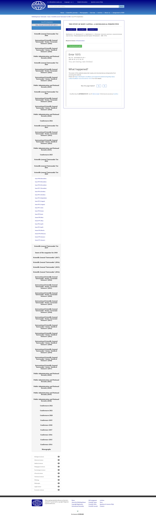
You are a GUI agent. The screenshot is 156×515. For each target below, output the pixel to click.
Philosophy (46, 483)
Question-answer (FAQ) (97, 2)
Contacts (102, 506)
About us (107, 12)
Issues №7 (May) (39, 220)
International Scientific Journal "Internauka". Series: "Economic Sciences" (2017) (46, 318)
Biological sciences (46, 456)
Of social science (46, 473)
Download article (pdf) (75, 46)
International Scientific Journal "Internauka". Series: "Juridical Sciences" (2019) (46, 350)
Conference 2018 (46, 425)
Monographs (84, 12)
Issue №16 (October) (40, 191)
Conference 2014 (46, 444)
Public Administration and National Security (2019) (46, 393)
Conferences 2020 (46, 415)
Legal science (46, 486)
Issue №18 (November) (41, 185)
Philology (46, 480)
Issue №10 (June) (39, 211)
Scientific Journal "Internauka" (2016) (46, 262)
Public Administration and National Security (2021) (46, 380)
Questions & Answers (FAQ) (107, 504)
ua (71, 2)
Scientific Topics (93, 502)
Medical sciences (46, 463)
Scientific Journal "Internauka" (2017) (46, 257)
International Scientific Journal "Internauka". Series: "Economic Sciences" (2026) (46, 41)
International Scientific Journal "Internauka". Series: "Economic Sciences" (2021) (46, 286)
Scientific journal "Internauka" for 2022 (46, 160)
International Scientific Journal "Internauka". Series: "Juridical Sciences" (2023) (46, 141)
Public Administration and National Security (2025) (46, 86)
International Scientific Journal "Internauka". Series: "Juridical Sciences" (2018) (46, 359)
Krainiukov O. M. (71, 29)
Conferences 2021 (46, 410)
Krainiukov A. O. (93, 29)
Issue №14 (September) (41, 198)
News (101, 502)
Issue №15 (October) (40, 194)
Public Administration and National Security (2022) (46, 374)
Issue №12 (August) (40, 204)
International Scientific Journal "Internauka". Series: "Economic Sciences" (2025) (46, 70)
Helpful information (82, 2)
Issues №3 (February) (40, 233)
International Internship (78, 506)
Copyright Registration (77, 504)
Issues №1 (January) (40, 240)
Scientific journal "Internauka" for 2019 (46, 247)
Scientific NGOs (92, 504)
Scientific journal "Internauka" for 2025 (46, 63)
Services (92, 12)
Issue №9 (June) (39, 214)
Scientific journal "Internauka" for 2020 (61, 16)
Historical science (46, 460)
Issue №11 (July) (39, 207)
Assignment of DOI (118, 12)
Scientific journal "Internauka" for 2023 (46, 126)
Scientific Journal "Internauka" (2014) (46, 272)
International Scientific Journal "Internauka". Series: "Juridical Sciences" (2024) (46, 108)
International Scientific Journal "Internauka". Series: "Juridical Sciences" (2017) (46, 367)
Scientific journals (72, 12)
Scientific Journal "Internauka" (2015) (46, 267)
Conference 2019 (46, 420)
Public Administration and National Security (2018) (46, 400)
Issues (49, 16)
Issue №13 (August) (40, 201)
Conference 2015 (46, 440)
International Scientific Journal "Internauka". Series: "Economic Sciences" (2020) (46, 294)
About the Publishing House (79, 502)
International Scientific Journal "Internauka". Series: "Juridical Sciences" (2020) (46, 342)
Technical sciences (46, 476)
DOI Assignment (93, 500)
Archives (102, 500)
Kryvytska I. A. (82, 29)
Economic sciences (46, 490)
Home (62, 12)
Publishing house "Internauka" (39, 16)
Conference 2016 (46, 435)
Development (77, 514)
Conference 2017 (46, 430)
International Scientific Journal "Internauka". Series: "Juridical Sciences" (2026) (46, 49)
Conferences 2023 (46, 155)
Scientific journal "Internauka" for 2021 (46, 167)
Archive (100, 12)
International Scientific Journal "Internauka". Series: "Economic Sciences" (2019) (46, 302)
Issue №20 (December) (40, 178)
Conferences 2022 (46, 406)
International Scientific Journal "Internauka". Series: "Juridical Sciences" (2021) (46, 334)
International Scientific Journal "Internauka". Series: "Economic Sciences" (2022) (46, 278)
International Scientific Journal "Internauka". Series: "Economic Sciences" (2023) (46, 133)
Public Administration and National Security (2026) (46, 57)
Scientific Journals (93, 506)
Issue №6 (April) (39, 224)
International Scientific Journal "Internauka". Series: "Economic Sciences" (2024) (46, 99)
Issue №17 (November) (41, 188)
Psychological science (46, 470)
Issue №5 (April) (39, 227)
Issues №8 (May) (39, 217)
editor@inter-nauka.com (55, 2)
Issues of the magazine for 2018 (46, 253)
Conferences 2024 (46, 121)
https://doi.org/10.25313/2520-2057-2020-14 (46, 25)
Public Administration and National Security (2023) (46, 149)
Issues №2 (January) (40, 237)
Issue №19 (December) (40, 182)
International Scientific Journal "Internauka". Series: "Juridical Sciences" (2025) (46, 78)
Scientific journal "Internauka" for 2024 (46, 92)
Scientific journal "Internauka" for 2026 (46, 34)
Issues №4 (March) (39, 230)
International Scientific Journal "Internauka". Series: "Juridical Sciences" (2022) (46, 326)
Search (121, 6)
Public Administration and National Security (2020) (46, 387)
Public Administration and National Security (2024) (46, 115)
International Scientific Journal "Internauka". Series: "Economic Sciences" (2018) (46, 310)
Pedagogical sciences (46, 466)
